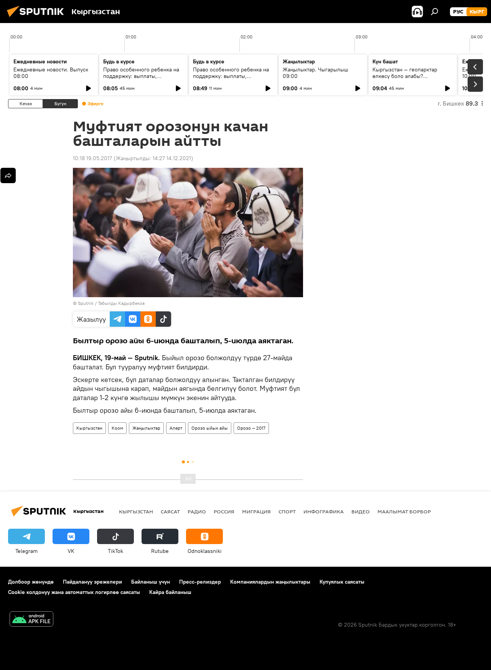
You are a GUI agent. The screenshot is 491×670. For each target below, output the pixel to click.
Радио (197, 511)
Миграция (256, 511)
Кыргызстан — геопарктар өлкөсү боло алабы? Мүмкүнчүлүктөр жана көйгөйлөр (404, 79)
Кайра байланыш (170, 592)
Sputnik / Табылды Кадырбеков (111, 303)
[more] (8, 175)
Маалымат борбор (404, 511)
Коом (117, 428)
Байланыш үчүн (150, 581)
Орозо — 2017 (251, 428)
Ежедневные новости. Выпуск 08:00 (50, 72)
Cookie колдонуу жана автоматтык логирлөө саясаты (74, 592)
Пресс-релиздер (200, 581)
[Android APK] (31, 620)
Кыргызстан (89, 428)
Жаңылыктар (146, 428)
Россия (224, 511)
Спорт (287, 511)
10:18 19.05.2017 (92, 158)
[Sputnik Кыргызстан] (37, 18)
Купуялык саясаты (342, 581)
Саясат (170, 511)
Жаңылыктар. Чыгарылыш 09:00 (315, 72)
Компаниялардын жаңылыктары (270, 581)
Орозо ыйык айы (209, 428)
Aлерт (176, 428)
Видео (360, 511)
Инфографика (323, 511)
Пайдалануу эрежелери (92, 581)
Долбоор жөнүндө (31, 581)
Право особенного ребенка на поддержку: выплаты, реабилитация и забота (141, 76)
